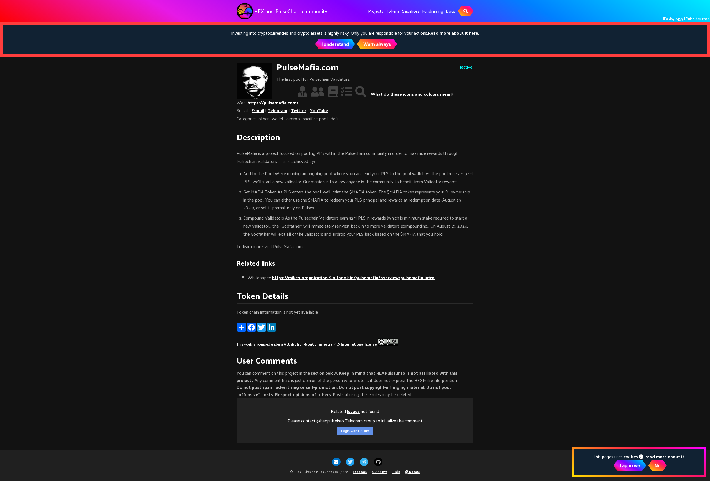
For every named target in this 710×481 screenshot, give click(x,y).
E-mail (258, 110)
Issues (353, 411)
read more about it (664, 456)
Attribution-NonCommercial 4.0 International (324, 344)
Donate (414, 471)
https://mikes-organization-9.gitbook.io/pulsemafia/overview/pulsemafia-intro (353, 277)
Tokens (393, 11)
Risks (396, 471)
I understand (335, 44)
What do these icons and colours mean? (412, 94)
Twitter (298, 110)
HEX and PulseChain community (290, 11)
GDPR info (379, 471)
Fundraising (432, 11)
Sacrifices (410, 11)
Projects (375, 11)
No (658, 465)
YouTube (319, 110)
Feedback (360, 471)
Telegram (277, 110)
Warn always (377, 44)
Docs (450, 11)
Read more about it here (453, 33)
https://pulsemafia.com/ (273, 103)
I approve (630, 465)
